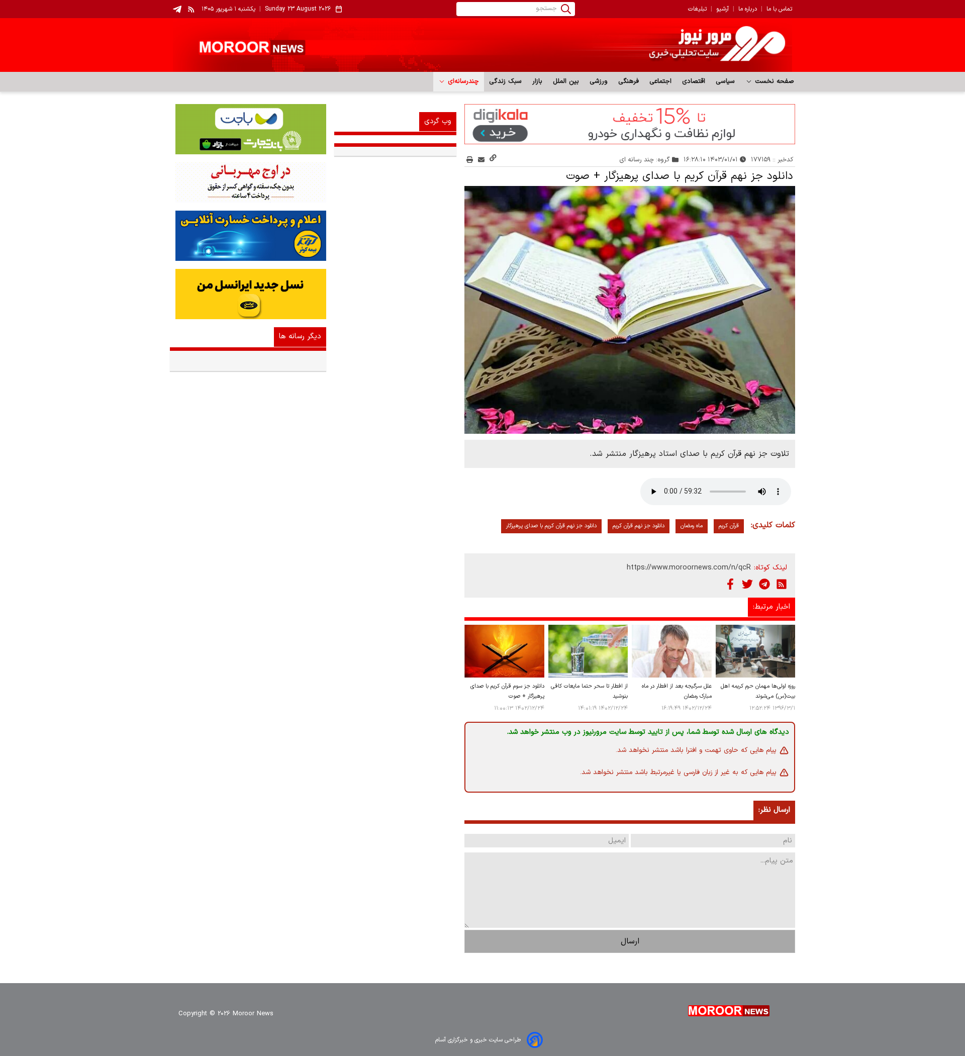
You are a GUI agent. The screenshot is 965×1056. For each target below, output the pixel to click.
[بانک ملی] (248, 182)
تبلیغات (697, 9)
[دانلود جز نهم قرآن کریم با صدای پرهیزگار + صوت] (629, 310)
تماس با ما (779, 9)
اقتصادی (694, 81)
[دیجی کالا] (629, 124)
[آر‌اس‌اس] (781, 584)
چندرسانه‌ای (462, 81)
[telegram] (177, 9)
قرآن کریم (729, 526)
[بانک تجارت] (248, 129)
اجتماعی (660, 81)
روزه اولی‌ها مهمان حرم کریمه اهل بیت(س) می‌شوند (758, 691)
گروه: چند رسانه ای (645, 159)
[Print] (469, 159)
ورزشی (599, 81)
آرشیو (722, 9)
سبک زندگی (505, 81)
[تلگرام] (764, 584)
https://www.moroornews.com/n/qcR (689, 567)
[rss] (191, 9)
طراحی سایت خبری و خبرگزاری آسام (478, 1040)
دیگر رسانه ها (300, 336)
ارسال (630, 941)
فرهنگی (628, 81)
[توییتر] (747, 584)
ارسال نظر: (774, 810)
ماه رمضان (692, 526)
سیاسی (725, 81)
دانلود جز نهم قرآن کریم (638, 526)
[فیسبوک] (730, 584)
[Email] (481, 159)
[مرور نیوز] (482, 45)
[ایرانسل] (248, 294)
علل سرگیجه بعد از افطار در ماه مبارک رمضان (676, 691)
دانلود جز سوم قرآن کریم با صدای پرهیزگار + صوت (507, 691)
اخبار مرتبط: (771, 607)
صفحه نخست (773, 81)
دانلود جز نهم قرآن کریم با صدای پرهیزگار (551, 526)
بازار (537, 81)
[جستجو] (566, 9)
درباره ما (747, 9)
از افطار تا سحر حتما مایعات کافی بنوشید (589, 691)
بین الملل (566, 81)
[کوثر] (248, 236)
